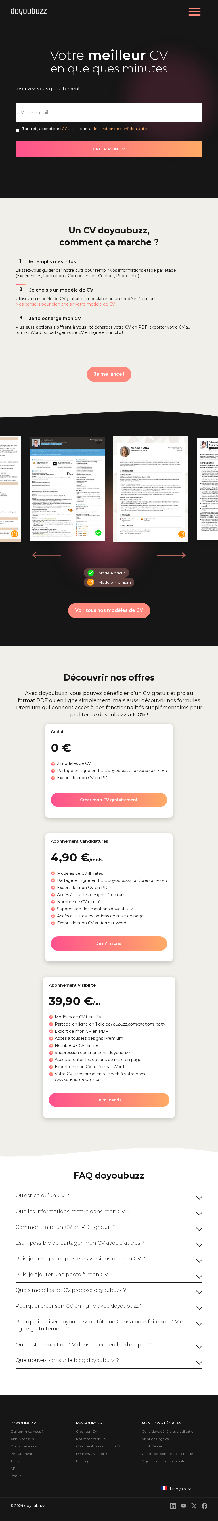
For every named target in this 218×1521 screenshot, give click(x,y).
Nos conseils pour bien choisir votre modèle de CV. (66, 304)
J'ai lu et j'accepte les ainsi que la (84, 128)
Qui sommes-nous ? (27, 1431)
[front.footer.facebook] (204, 1506)
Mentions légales (155, 1439)
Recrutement (21, 1453)
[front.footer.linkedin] (173, 1506)
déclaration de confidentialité (119, 128)
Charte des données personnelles (168, 1453)
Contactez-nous (24, 1446)
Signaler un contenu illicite (163, 1461)
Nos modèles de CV (91, 1439)
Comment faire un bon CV (98, 1446)
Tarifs (15, 1461)
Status (16, 1476)
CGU (66, 128)
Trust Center (152, 1446)
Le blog (82, 1461)
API (13, 1468)
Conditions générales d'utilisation (169, 1431)
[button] (171, 555)
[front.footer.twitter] (194, 1506)
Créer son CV (86, 1431)
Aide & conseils (22, 1439)
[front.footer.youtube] (183, 1506)
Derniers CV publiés (92, 1453)
